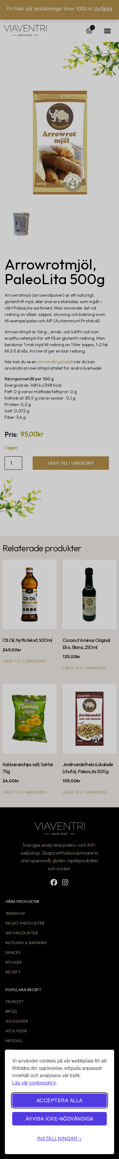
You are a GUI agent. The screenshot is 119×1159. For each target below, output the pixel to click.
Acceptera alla (60, 1100)
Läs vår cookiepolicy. (34, 1082)
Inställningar (57, 1138)
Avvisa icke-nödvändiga (60, 1118)
